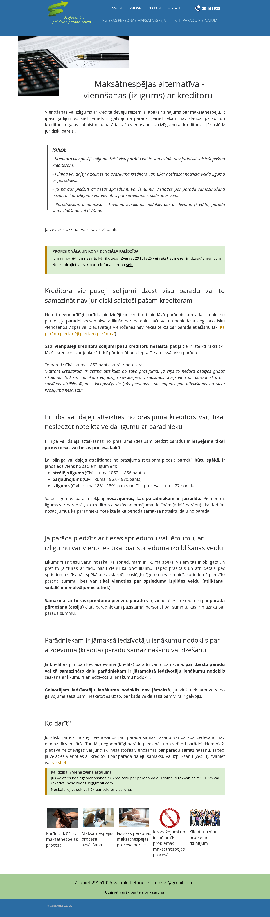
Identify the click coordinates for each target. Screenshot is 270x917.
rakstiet (59, 762)
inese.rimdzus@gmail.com (197, 258)
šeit (79, 789)
